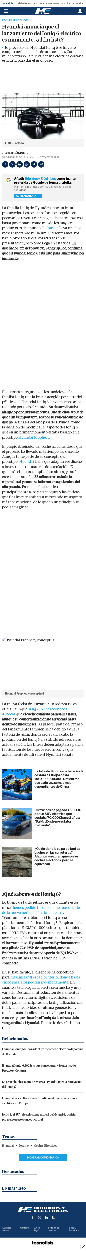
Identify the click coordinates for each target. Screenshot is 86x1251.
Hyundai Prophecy (33, 437)
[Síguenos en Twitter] (39, 1217)
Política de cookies (53, 1229)
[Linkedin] (19, 164)
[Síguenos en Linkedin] (46, 1217)
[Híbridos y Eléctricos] (43, 1209)
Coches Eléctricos (15, 20)
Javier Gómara (15, 153)
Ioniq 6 (52, 228)
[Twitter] (12, 164)
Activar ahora (26, 195)
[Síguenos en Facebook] (32, 1217)
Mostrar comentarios (43, 1157)
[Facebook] (5, 164)
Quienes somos (6, 1229)
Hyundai (26, 462)
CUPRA (40, 3)
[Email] (41, 164)
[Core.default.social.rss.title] (53, 1217)
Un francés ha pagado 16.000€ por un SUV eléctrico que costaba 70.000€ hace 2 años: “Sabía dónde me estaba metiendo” (57, 817)
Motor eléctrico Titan (59, 3)
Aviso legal (37, 1229)
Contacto (24, 1228)
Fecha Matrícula (74, 1229)
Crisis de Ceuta (24, 3)
